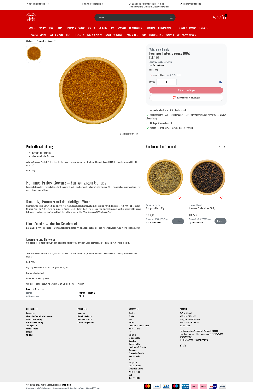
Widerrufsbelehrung (34, 319)
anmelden (81, 313)
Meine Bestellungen (84, 316)
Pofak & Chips (132, 35)
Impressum (30, 313)
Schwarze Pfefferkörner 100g (201, 208)
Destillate (150, 28)
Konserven (203, 28)
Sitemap (29, 334)
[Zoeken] (171, 17)
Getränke (122, 28)
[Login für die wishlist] (179, 197)
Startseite (30, 41)
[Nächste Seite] (224, 146)
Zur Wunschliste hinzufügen (188, 97)
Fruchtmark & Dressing (185, 28)
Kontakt (29, 331)
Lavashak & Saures (113, 35)
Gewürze (31, 28)
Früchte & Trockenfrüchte (79, 28)
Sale (144, 35)
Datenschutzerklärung (34, 322)
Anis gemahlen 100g (155, 208)
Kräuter (42, 28)
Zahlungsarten (31, 325)
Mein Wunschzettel (84, 319)
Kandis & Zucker (94, 35)
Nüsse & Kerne (100, 28)
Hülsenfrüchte (164, 28)
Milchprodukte (135, 28)
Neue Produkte (156, 35)
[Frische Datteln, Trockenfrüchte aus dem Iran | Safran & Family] (31, 17)
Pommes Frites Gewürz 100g (47, 41)
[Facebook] (220, 82)
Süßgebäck (79, 35)
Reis (51, 28)
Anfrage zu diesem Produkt (180, 128)
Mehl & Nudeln (56, 35)
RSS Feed (96, 388)
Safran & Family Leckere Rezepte (181, 35)
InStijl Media (66, 384)
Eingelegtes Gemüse (37, 35)
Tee (112, 28)
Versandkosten (158, 65)
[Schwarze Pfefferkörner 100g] (207, 177)
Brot (68, 35)
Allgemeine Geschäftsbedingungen (39, 316)
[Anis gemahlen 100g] (165, 177)
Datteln (60, 28)
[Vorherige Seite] (220, 146)
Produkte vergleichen (85, 322)
